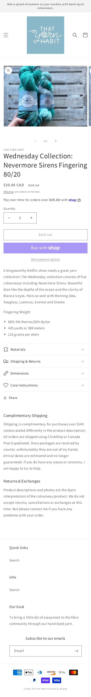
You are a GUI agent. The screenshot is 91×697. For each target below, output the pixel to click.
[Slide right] (56, 141)
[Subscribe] (76, 650)
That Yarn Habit (39, 688)
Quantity (9, 209)
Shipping (8, 191)
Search (14, 560)
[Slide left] (35, 141)
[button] (6, 35)
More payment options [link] (45, 259)
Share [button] (13, 398)
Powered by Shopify (57, 688)
